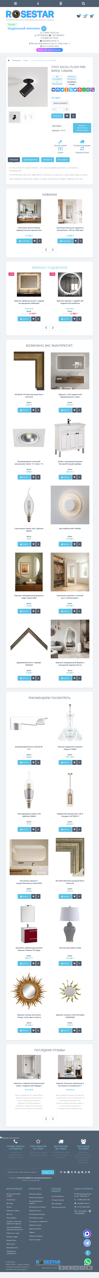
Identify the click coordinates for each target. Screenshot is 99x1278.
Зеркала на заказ (35, 1225)
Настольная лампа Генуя (70, 948)
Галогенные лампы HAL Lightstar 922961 (28, 529)
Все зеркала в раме (36, 1218)
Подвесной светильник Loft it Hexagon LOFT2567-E (70, 815)
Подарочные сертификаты (11, 1252)
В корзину (25, 241)
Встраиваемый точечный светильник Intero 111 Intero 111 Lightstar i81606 (29, 462)
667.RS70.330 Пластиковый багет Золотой (70, 882)
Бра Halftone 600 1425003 (70, 528)
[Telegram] (87, 1243)
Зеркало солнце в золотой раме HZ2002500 (70, 1016)
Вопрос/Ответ (11, 1240)
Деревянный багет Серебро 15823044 (29, 663)
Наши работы (11, 1218)
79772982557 (42, 35)
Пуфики (32, 1232)
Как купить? (63, 159)
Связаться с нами (13, 1233)
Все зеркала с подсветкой (38, 1221)
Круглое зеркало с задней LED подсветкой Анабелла (70, 302)
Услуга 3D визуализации (49, 50)
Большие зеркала (35, 1194)
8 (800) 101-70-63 (50, 38)
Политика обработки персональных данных (15, 1228)
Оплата (9, 1207)
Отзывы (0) (47, 159)
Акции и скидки (34, 1240)
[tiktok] (84, 1171)
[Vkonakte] (64, 1171)
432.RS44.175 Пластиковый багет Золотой (29, 395)
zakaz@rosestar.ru (50, 40)
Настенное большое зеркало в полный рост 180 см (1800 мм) (70, 229)
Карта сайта (11, 1244)
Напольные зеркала (36, 1197)
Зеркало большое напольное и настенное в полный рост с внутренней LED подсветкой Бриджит (70, 1084)
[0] (78, 17)
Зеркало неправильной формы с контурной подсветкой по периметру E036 (70, 663)
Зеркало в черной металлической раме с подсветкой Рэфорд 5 (29, 1084)
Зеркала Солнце (35, 1211)
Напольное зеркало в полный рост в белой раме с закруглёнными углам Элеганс (70, 596)
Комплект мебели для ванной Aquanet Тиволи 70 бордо (29, 949)
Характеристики (31, 159)
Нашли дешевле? (60, 103)
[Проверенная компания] (9, 1138)
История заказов (58, 1200)
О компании (11, 1200)
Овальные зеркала (36, 1236)
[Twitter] (74, 1171)
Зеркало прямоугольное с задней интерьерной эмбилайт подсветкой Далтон (29, 302)
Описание (14, 159)
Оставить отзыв (72, 83)
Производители (12, 1248)
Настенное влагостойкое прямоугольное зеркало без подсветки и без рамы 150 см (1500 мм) (29, 229)
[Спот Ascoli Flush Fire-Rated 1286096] (15, 117)
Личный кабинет (58, 1196)
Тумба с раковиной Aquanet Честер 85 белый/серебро (70, 462)
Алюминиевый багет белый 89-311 (29, 748)
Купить (25, 319)
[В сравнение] (73, 115)
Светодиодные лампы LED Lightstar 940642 (29, 815)
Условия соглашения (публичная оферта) (14, 1222)
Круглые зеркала (35, 1229)
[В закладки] (67, 115)
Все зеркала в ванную (37, 1214)
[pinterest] (88, 1171)
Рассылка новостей (59, 1207)
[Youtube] (78, 1171)
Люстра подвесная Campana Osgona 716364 (70, 748)
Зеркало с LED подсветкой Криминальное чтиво (70, 395)
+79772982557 (57, 35)
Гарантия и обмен (13, 1211)
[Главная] (9, 60)
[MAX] (87, 1234)
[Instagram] (60, 1171)
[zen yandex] (81, 1171)
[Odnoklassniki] (71, 1171)
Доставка (10, 1203)
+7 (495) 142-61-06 (50, 32)
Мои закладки (57, 1204)
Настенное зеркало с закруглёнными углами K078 (29, 882)
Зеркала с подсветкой (49, 268)
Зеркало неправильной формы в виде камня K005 (29, 596)
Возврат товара (12, 1237)
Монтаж (9, 1214)
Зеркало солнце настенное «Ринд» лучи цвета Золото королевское (29, 1016)
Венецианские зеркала (37, 1207)
